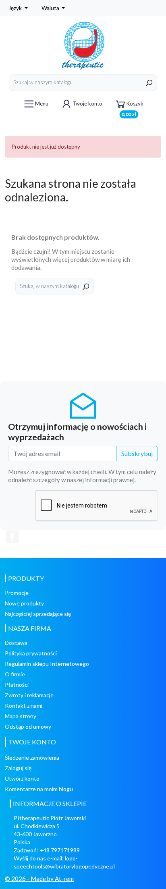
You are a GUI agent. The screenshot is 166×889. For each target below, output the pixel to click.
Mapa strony (20, 716)
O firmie (15, 674)
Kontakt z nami (23, 705)
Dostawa (16, 642)
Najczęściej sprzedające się (38, 613)
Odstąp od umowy (28, 726)
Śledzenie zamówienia (32, 757)
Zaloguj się (18, 768)
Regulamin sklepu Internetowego (47, 663)
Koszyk (132, 106)
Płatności (17, 684)
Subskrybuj (137, 453)
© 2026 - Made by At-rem (39, 878)
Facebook (12, 536)
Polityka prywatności (31, 653)
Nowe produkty (24, 603)
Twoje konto (87, 103)
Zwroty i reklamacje (29, 695)
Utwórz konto (22, 778)
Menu (41, 103)
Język (15, 7)
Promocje (17, 592)
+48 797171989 (59, 850)
